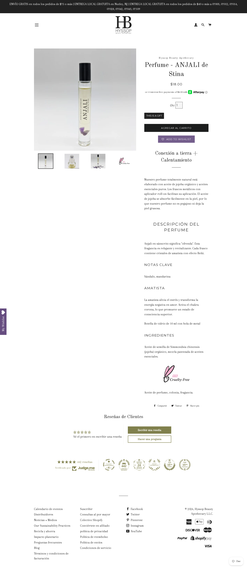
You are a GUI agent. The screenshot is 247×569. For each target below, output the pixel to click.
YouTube (136, 531)
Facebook (136, 509)
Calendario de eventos (48, 509)
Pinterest (136, 520)
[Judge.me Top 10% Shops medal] (169, 465)
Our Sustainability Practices (52, 525)
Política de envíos (91, 542)
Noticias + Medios (45, 520)
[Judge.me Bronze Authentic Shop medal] (154, 465)
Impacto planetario (46, 537)
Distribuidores (43, 514)
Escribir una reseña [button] (149, 430)
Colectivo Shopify (91, 520)
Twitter (135, 514)
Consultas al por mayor (95, 514)
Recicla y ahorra (44, 531)
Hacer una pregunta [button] (149, 439)
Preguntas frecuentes (48, 542)
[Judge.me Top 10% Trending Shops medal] (185, 465)
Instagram (137, 525)
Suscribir (86, 509)
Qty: (172, 105)
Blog (37, 548)
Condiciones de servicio (95, 548)
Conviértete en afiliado (95, 525)
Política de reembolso (94, 537)
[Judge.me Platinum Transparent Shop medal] (109, 465)
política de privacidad (94, 531)
